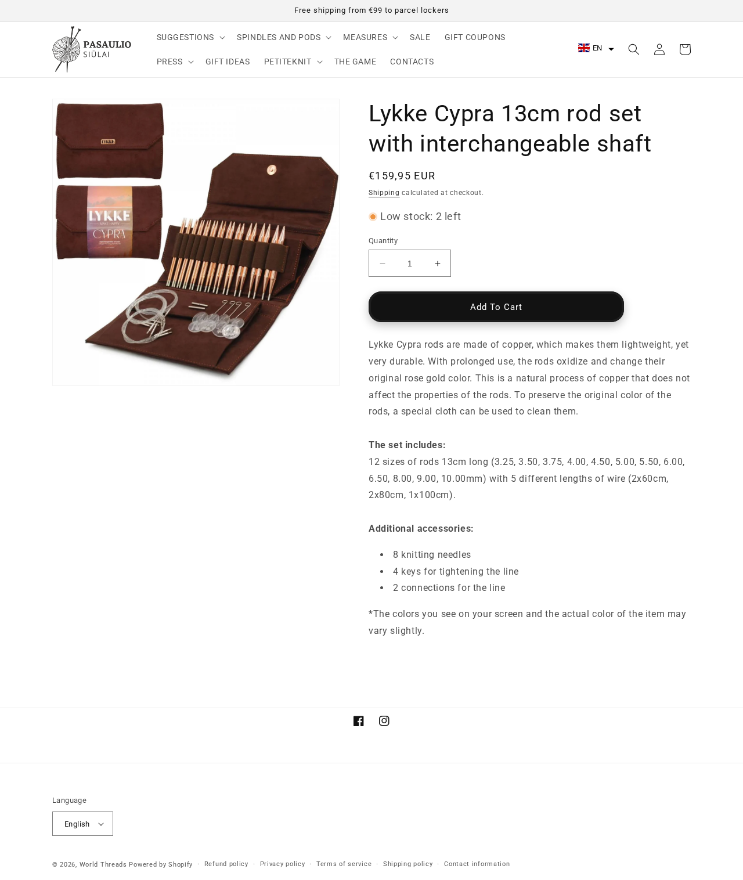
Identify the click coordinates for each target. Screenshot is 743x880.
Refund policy (226, 864)
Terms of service (344, 864)
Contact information (477, 864)
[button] (190, 37)
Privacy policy (282, 864)
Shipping (384, 193)
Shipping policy (408, 864)
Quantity (383, 240)
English (77, 824)
